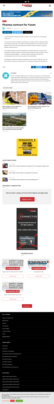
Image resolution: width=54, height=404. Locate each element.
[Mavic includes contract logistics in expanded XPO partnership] (14, 98)
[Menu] (4, 5)
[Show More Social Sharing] (34, 32)
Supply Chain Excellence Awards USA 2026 (12, 271)
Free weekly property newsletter (9, 356)
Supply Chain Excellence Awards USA (10, 379)
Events (3, 333)
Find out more (12, 276)
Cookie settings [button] (5, 400)
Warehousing (5, 320)
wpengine (9, 28)
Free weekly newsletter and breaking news (11, 353)
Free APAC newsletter (7, 364)
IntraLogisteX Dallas (39, 271)
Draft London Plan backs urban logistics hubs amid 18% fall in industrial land (13, 128)
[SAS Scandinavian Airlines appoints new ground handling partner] (40, 98)
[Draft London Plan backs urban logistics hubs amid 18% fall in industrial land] (14, 119)
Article (4, 21)
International (5, 325)
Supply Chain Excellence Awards (9, 376)
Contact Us (4, 348)
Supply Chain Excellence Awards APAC (10, 384)
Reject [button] (12, 400)
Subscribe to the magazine (8, 351)
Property (4, 323)
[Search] (50, 5)
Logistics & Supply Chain (7, 317)
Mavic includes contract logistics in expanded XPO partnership (11, 107)
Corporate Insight (6, 331)
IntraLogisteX (5, 389)
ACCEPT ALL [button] (19, 400)
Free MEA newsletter (7, 361)
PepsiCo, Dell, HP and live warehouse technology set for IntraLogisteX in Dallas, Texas (29, 166)
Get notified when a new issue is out (10, 367)
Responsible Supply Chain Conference (10, 387)
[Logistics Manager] (27, 5)
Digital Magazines (6, 336)
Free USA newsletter (7, 359)
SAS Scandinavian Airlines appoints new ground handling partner (38, 107)
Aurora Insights (5, 328)
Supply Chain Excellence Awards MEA (10, 381)
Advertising (5, 345)
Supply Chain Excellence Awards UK (12, 294)
